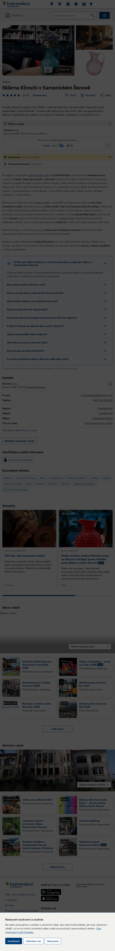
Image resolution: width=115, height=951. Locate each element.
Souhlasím (14, 941)
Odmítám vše (33, 941)
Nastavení (53, 941)
